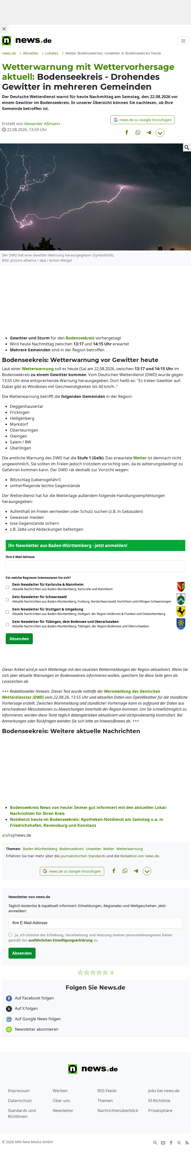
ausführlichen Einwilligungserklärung (60, 940)
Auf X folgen (26, 1008)
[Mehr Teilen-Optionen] (160, 133)
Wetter (108, 848)
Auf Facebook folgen (34, 998)
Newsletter (63, 1110)
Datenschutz (20, 1100)
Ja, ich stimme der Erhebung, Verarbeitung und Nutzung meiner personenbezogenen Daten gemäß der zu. (90, 937)
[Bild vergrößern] (187, 147)
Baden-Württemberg (40, 848)
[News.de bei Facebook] (171, 1142)
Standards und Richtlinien (22, 1113)
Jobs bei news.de (164, 1090)
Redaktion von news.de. (140, 856)
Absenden (19, 638)
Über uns (61, 1100)
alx (4, 835)
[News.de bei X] (179, 1142)
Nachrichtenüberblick (117, 1110)
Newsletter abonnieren (36, 1029)
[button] (142, 119)
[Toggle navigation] (183, 41)
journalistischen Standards (82, 856)
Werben (60, 1090)
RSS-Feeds (107, 1090)
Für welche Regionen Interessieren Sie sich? (40, 578)
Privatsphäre (160, 1110)
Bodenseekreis (71, 848)
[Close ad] (4, 29)
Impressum (19, 1090)
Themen (105, 1100)
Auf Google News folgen (37, 1019)
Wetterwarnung (129, 848)
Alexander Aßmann (42, 123)
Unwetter (93, 848)
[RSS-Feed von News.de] (187, 1142)
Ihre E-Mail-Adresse (22, 557)
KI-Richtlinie (159, 1100)
